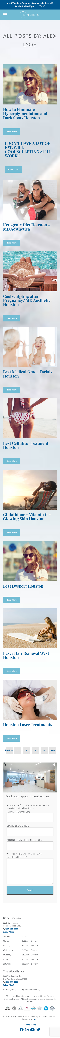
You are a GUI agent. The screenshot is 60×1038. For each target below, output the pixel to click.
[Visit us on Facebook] (21, 1030)
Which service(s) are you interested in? (24, 855)
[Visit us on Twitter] (38, 1030)
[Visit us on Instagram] (27, 1030)
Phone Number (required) (25, 839)
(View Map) (8, 931)
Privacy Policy (30, 1024)
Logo (30, 14)
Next (53, 750)
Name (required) (18, 811)
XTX (36, 1019)
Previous (9, 750)
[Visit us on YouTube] (32, 1030)
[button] (30, 890)
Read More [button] (12, 131)
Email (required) (18, 825)
